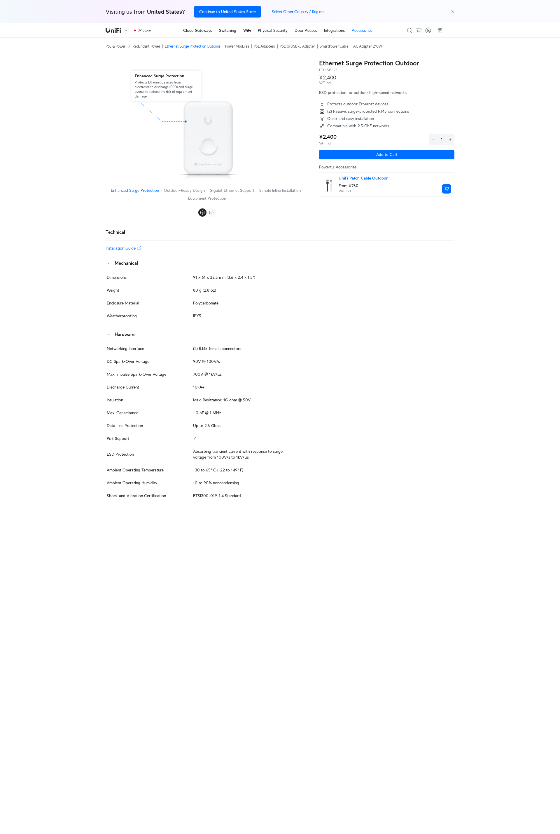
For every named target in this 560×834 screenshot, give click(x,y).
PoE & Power (115, 46)
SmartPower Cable (334, 46)
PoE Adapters (264, 46)
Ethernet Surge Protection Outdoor (192, 46)
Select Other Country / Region (297, 11)
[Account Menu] (428, 30)
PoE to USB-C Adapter (297, 46)
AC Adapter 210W (367, 46)
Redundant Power (146, 46)
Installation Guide (121, 248)
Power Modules (237, 46)
